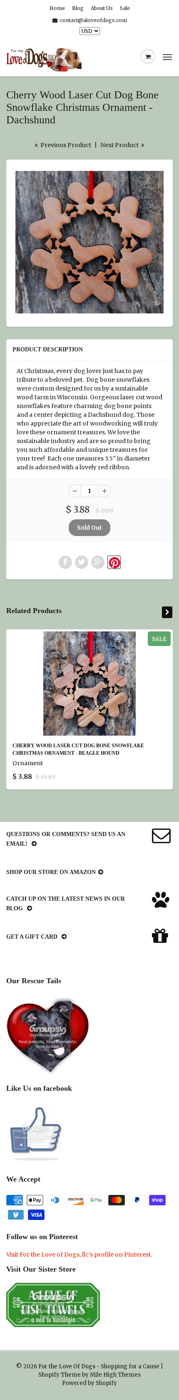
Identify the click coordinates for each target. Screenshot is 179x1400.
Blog (78, 8)
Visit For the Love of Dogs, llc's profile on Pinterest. (79, 1254)
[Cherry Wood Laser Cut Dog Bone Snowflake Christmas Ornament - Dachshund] (89, 242)
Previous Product (65, 145)
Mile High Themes (115, 1374)
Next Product (120, 145)
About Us (102, 8)
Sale (125, 8)
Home (57, 8)
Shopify (49, 1374)
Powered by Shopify (89, 1383)
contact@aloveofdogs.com (93, 20)
